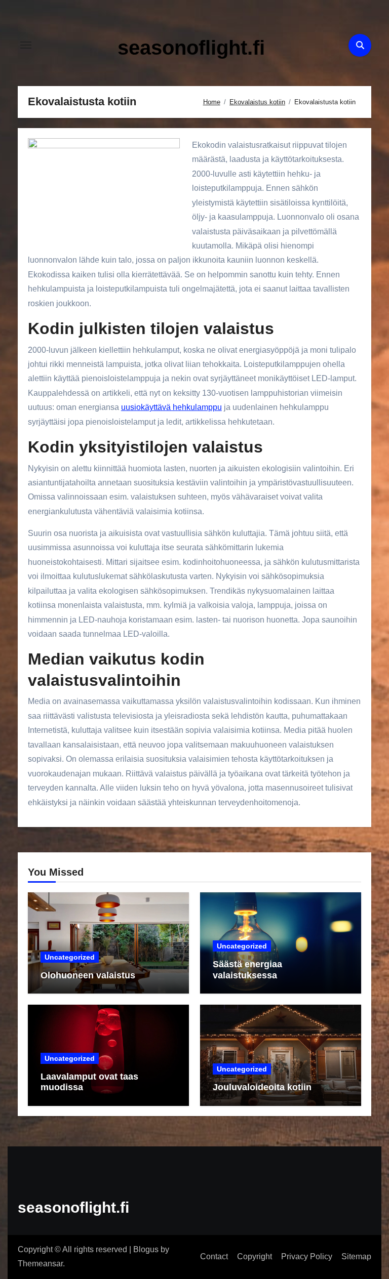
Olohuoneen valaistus (88, 975)
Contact (214, 1256)
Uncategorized (70, 957)
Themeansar (40, 1263)
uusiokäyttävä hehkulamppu (171, 407)
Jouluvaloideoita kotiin (262, 1087)
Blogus (146, 1249)
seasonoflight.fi (191, 47)
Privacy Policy (306, 1256)
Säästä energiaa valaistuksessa (247, 969)
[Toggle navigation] (26, 45)
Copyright (254, 1256)
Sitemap (356, 1256)
